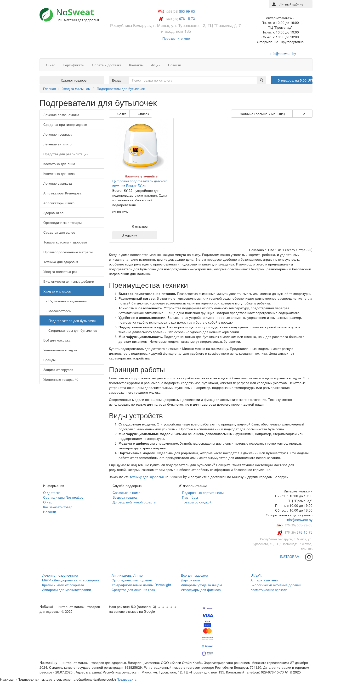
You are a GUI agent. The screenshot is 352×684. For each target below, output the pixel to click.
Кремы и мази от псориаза (63, 584)
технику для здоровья (147, 476)
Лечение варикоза (57, 183)
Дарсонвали (190, 580)
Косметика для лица (59, 163)
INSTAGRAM (290, 556)
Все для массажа (194, 575)
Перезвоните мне (176, 38)
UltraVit (255, 575)
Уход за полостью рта (60, 271)
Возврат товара (124, 497)
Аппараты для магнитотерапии (66, 589)
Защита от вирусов (58, 369)
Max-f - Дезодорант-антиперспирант (70, 580)
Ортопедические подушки (132, 580)
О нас (47, 502)
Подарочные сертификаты (202, 492)
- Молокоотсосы (57, 310)
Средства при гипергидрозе (65, 124)
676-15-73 (297, 532)
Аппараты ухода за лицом (201, 584)
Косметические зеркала (269, 589)
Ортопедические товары (62, 222)
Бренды (49, 359)
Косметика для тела (59, 173)
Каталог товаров (73, 80)
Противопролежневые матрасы (68, 251)
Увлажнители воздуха (60, 350)
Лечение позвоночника (61, 114)
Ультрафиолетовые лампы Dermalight (141, 584)
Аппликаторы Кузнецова (62, 193)
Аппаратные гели (264, 580)
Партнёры (189, 497)
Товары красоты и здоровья (65, 242)
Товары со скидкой (196, 502)
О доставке (51, 492)
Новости (49, 511)
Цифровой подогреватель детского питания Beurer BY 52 (139, 183)
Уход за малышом (57, 291)
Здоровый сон (54, 212)
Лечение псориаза (57, 134)
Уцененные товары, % (60, 379)
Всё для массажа (56, 340)
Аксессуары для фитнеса (201, 589)
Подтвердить (126, 679)
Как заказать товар (57, 506)
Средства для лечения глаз (133, 589)
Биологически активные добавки (68, 281)
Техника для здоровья (60, 261)
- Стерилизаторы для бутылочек (70, 330)
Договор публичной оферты (134, 502)
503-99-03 (297, 525)
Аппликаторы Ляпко (58, 202)
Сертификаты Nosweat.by (62, 497)
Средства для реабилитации (65, 153)
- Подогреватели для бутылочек (69, 320)
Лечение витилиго (57, 144)
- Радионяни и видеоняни (65, 300)
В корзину (128, 235)
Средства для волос (59, 232)
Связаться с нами (126, 492)
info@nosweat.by (282, 53)
